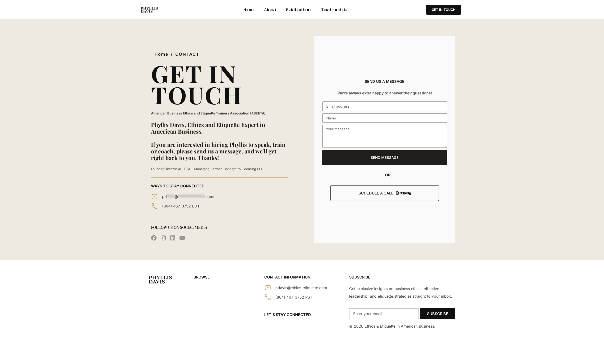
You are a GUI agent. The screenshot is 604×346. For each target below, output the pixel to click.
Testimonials (334, 9)
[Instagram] (163, 238)
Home (249, 9)
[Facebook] (154, 238)
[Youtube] (182, 238)
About (270, 9)
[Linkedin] (173, 238)
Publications (299, 9)
